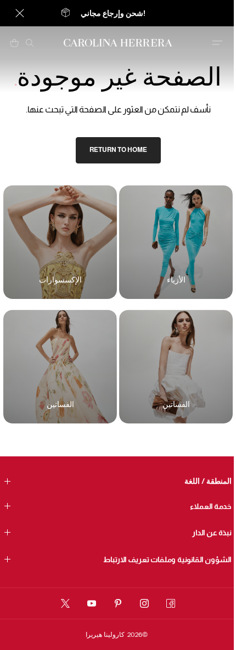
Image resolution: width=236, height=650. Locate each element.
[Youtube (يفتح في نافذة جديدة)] (91, 603)
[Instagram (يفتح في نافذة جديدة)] (144, 603)
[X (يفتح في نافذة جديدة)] (65, 603)
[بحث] (29, 42)
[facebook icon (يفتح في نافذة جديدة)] (170, 603)
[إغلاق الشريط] (19, 13)
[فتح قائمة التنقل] (217, 43)
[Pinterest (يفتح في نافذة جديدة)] (118, 603)
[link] (118, 150)
